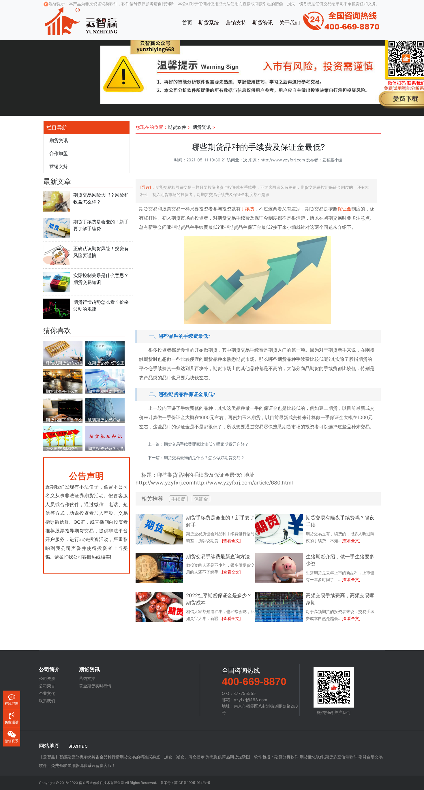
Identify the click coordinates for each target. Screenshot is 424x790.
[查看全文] (231, 540)
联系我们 (47, 701)
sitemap (78, 746)
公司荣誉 (47, 686)
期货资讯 (262, 23)
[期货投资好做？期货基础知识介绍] (105, 437)
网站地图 (49, 746)
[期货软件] (80, 20)
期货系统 (208, 23)
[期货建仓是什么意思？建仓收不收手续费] (62, 380)
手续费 (247, 209)
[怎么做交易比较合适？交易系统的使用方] (62, 436)
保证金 (344, 209)
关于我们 (289, 23)
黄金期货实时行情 (95, 686)
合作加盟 (58, 153)
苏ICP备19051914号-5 (192, 782)
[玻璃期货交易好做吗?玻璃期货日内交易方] (105, 409)
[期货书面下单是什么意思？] (62, 409)
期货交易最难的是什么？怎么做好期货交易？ (204, 457)
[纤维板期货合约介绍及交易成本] (62, 352)
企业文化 (47, 693)
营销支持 (236, 23)
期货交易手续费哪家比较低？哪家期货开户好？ (206, 444)
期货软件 (177, 127)
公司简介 (49, 669)
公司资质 (47, 678)
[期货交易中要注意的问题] (105, 380)
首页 (187, 23)
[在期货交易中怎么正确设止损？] (105, 353)
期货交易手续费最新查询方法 (218, 556)
